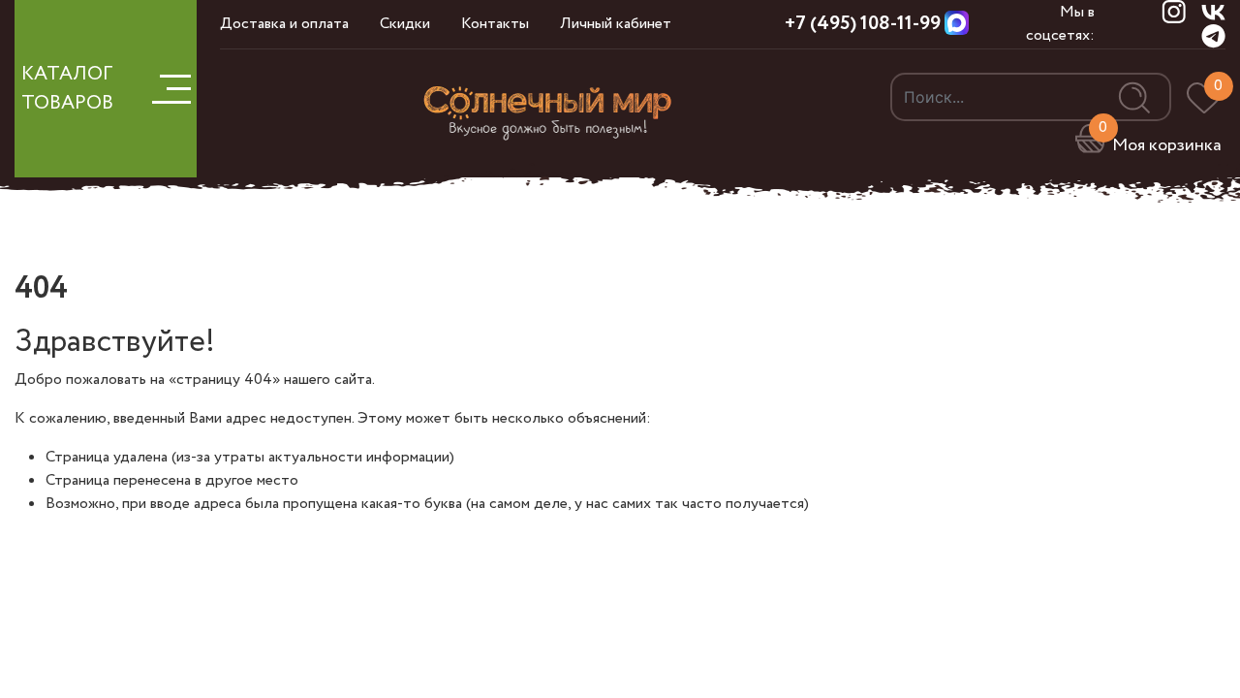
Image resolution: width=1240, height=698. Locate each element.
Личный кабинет (615, 24)
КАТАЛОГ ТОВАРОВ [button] (67, 88)
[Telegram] (1213, 35)
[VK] (1213, 11)
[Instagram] (1174, 11)
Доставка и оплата (284, 24)
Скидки (405, 24)
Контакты (495, 24)
